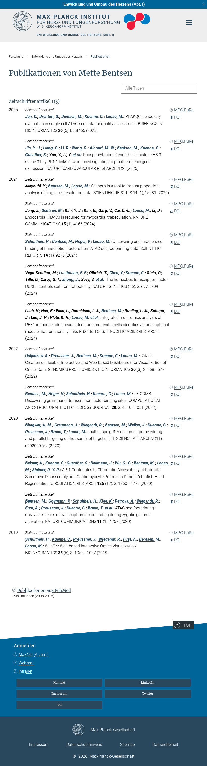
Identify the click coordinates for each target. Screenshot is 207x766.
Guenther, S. (36, 154)
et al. (77, 154)
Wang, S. (80, 147)
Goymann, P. (59, 501)
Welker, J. (137, 425)
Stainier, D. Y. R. (46, 469)
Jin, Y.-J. (33, 147)
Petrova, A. (125, 501)
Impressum (39, 744)
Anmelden (25, 645)
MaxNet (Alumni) (34, 654)
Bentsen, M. (72, 116)
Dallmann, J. (102, 463)
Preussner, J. (62, 355)
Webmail (26, 663)
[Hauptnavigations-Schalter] (189, 22)
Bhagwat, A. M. (38, 425)
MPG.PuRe (183, 110)
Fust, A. (32, 508)
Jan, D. (31, 116)
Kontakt (59, 682)
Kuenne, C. (94, 116)
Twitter (147, 693)
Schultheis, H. (37, 241)
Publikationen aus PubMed (44, 590)
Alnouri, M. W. (102, 147)
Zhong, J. (70, 279)
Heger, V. (83, 241)
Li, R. (65, 147)
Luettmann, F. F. (73, 272)
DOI (177, 117)
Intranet (25, 671)
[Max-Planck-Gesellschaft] (81, 730)
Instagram (59, 693)
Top (187, 625)
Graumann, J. (66, 425)
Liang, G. (51, 147)
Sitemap (127, 744)
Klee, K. (106, 501)
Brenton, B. (49, 116)
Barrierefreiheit (165, 744)
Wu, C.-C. (123, 463)
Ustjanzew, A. (37, 355)
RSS (59, 705)
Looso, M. (114, 116)
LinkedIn (147, 682)
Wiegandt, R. (92, 425)
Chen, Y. (116, 272)
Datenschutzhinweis (84, 744)
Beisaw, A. (34, 463)
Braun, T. (59, 431)
